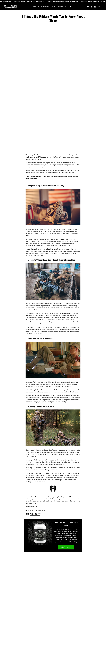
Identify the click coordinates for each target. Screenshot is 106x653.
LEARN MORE (66, 547)
